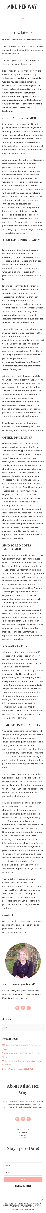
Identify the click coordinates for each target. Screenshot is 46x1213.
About (23, 1138)
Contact (23, 1135)
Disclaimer (23, 1132)
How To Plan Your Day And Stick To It (17, 1069)
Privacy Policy (23, 1129)
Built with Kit (23, 1186)
